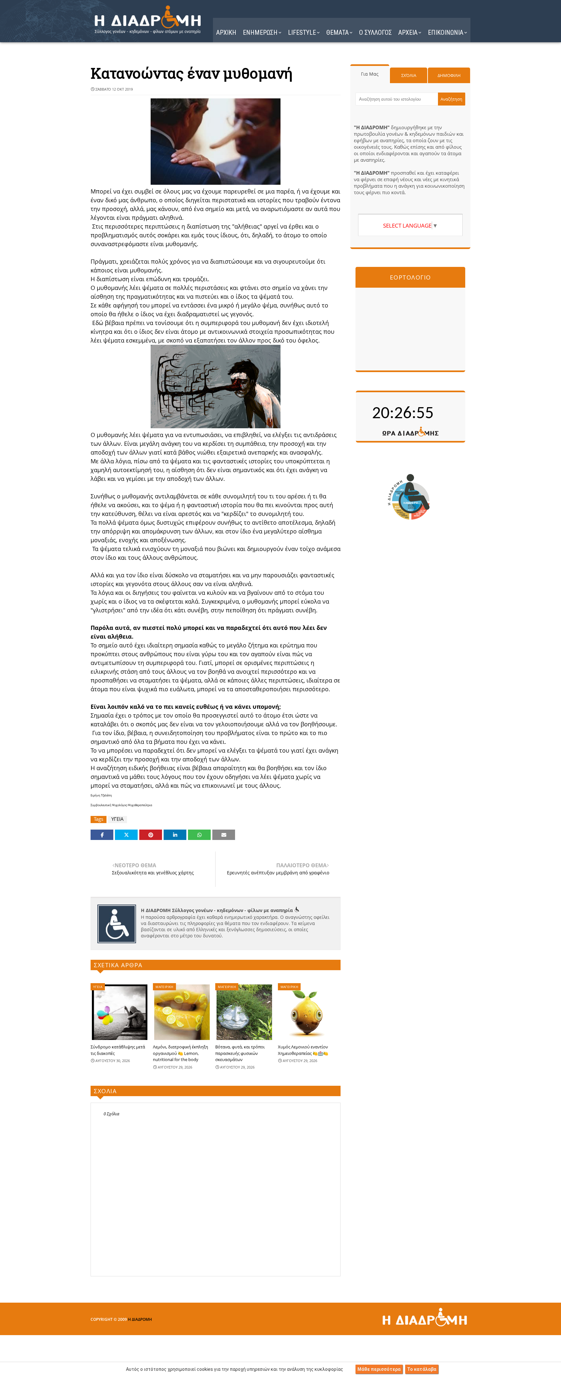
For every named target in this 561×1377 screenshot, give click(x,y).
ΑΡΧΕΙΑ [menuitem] (408, 32)
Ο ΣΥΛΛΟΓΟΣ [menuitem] (375, 32)
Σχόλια (408, 75)
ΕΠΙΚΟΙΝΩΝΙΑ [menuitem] (445, 32)
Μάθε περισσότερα (379, 1369)
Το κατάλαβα (421, 1369)
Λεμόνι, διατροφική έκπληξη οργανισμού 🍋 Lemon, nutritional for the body (180, 1053)
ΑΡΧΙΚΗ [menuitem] (226, 32)
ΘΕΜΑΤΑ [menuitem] (337, 32)
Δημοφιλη (449, 75)
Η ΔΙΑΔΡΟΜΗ (140, 1319)
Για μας (370, 74)
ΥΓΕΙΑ (117, 819)
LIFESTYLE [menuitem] (302, 32)
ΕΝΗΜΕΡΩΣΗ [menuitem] (260, 32)
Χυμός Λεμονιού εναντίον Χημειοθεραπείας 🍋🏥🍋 (303, 1050)
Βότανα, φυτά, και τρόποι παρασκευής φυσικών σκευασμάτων (240, 1053)
